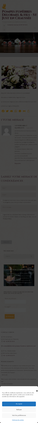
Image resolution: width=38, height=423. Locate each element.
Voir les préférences (19, 415)
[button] (35, 389)
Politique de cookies (18, 420)
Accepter (19, 404)
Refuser (19, 410)
